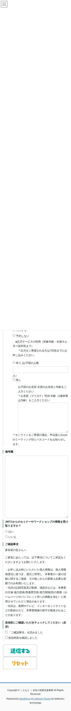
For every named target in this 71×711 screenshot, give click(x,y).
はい (11, 531)
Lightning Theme (42, 698)
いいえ (12, 536)
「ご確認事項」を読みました (25, 632)
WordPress (25, 698)
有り (18, 362)
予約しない (22, 335)
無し (18, 379)
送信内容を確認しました (22, 637)
